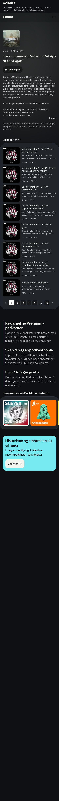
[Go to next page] (52, 302)
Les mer (41, 10)
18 (47, 302)
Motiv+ (45, 103)
